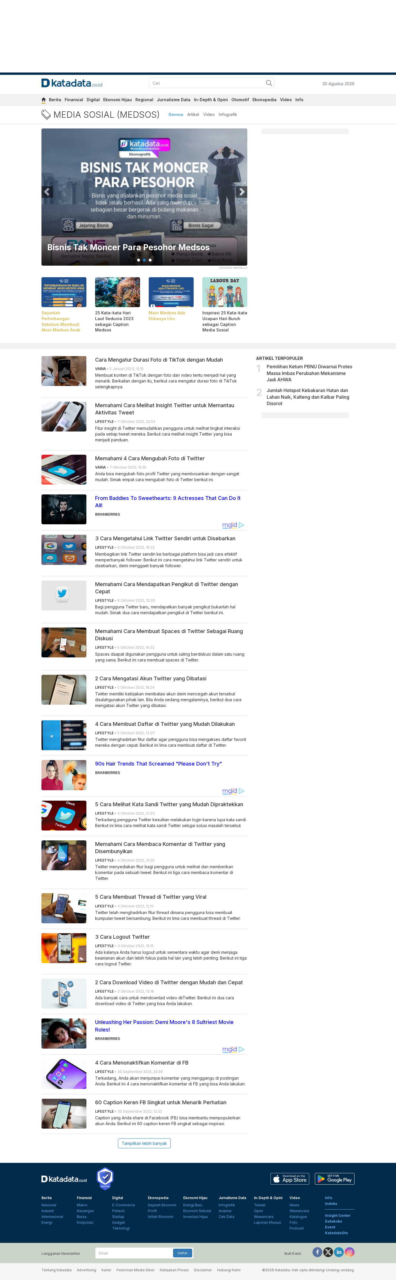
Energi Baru (192, 1205)
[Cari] (269, 83)
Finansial (74, 99)
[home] (43, 100)
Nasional (48, 1205)
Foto (293, 1222)
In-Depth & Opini (211, 99)
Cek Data (226, 1216)
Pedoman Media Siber (136, 1270)
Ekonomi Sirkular (197, 1211)
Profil (152, 1211)
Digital (93, 99)
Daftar (183, 1253)
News (294, 1205)
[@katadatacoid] (350, 1252)
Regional (144, 99)
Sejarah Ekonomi (162, 1205)
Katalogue (298, 1216)
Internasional (52, 1216)
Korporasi (85, 1222)
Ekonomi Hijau (117, 99)
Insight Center (338, 1215)
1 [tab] (138, 260)
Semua (175, 114)
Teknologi (121, 1228)
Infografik (228, 114)
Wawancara (263, 1216)
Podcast (297, 1228)
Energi (46, 1222)
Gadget (118, 1222)
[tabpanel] (144, 200)
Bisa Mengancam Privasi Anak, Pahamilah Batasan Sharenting (131, 243)
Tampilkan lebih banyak (144, 1143)
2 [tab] (144, 260)
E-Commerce (123, 1205)
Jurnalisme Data (173, 99)
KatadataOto (336, 1233)
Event (330, 1227)
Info (299, 99)
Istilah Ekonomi (160, 1216)
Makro (82, 1205)
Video (286, 99)
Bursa (81, 1216)
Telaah (260, 1205)
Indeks (331, 1203)
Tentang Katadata (56, 1270)
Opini (258, 1211)
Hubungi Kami (229, 1270)
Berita (55, 99)
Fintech (118, 1211)
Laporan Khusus (267, 1222)
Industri (47, 1211)
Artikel (193, 114)
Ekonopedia (265, 99)
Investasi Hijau (195, 1216)
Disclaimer (203, 1270)
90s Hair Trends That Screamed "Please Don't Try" (158, 764)
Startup (118, 1216)
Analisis (225, 1211)
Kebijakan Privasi (174, 1270)
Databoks (333, 1221)
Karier (106, 1270)
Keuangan (85, 1211)
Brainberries (107, 514)
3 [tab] (150, 260)
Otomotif (240, 99)
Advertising (86, 1270)
